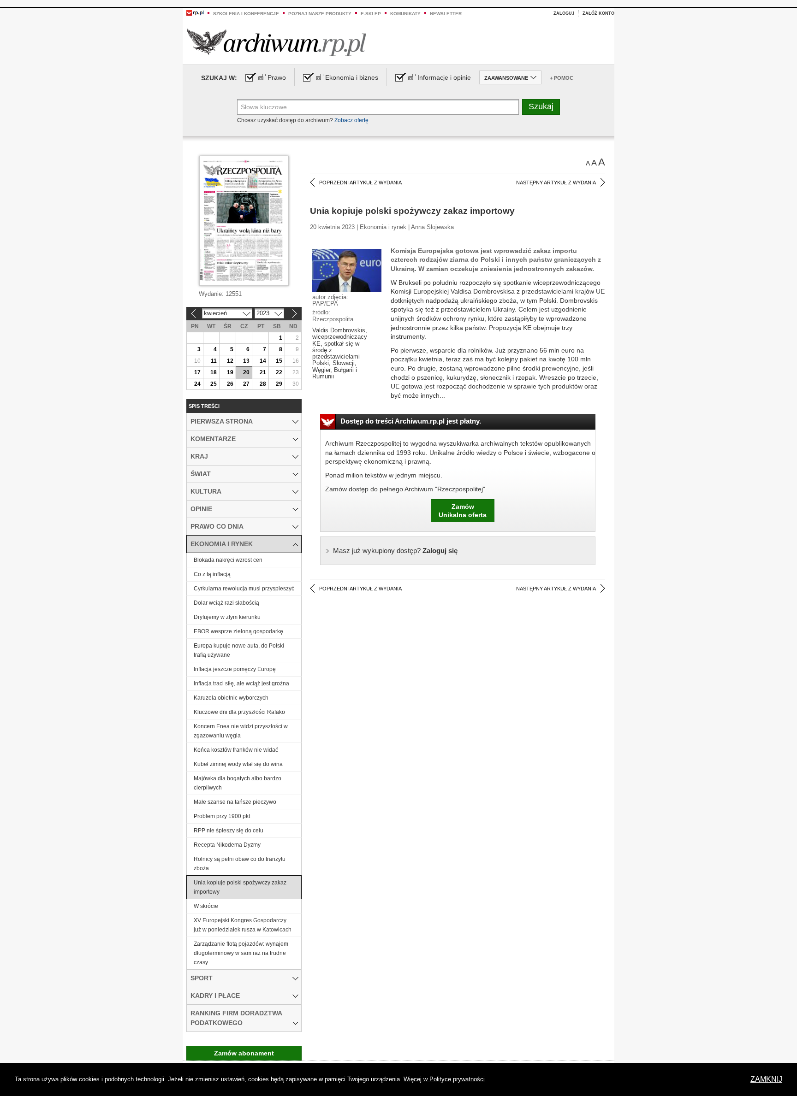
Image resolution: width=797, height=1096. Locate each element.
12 (230, 361)
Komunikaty (405, 13)
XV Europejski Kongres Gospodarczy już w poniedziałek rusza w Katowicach (242, 925)
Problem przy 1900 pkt (222, 816)
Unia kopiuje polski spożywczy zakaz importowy (240, 887)
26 (230, 384)
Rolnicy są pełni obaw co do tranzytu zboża (239, 864)
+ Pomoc (561, 78)
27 (246, 384)
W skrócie (206, 906)
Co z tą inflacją (212, 574)
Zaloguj (563, 13)
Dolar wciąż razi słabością (226, 603)
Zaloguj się (395, 550)
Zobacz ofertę (351, 120)
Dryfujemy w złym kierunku (227, 617)
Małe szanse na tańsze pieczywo (235, 802)
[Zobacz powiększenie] (346, 269)
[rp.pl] (195, 12)
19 (230, 372)
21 (263, 372)
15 (279, 361)
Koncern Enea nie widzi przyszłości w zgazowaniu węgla (241, 731)
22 (279, 372)
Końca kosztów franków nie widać (236, 750)
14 (263, 361)
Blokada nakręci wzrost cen (228, 560)
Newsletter (446, 13)
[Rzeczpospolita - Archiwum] (276, 42)
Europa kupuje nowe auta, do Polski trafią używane (239, 650)
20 (246, 372)
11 (214, 361)
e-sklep (371, 13)
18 (213, 372)
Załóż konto (598, 13)
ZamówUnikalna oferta (463, 511)
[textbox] (378, 107)
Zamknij (766, 1079)
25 (213, 384)
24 (197, 384)
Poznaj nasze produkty (319, 13)
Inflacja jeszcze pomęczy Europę (235, 669)
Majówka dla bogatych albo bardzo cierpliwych (237, 783)
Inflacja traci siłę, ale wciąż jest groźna (241, 683)
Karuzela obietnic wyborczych (231, 698)
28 (263, 384)
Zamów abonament (244, 1053)
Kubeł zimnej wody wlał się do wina (238, 764)
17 (197, 372)
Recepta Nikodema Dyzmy (227, 845)
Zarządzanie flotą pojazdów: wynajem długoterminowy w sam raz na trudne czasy (241, 953)
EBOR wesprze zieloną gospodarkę (238, 631)
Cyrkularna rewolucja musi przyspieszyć (244, 588)
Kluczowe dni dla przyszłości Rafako (239, 712)
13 (246, 361)
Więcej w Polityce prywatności (444, 1079)
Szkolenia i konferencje (246, 13)
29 (279, 384)
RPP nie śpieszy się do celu (228, 830)
